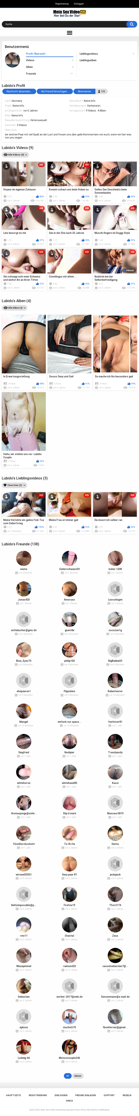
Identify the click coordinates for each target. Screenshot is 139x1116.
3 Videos (22, 125)
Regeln (127, 1095)
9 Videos (91, 110)
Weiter (77, 1076)
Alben (49, 67)
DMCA (69, 1100)
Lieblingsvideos (107, 53)
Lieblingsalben (88, 60)
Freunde (49, 73)
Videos (49, 60)
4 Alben (102, 110)
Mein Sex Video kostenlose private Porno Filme (63, 1110)
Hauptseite (13, 1095)
